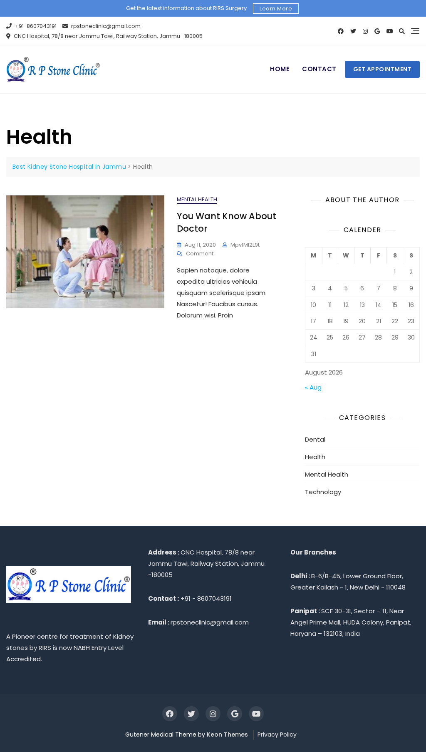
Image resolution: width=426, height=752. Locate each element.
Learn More (276, 8)
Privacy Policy (277, 734)
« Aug (313, 387)
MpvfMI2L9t (245, 245)
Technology (323, 491)
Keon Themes (227, 734)
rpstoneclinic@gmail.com (105, 26)
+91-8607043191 (35, 26)
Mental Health (197, 199)
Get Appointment (382, 69)
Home (280, 69)
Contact (319, 69)
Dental (315, 439)
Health (315, 456)
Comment (199, 254)
